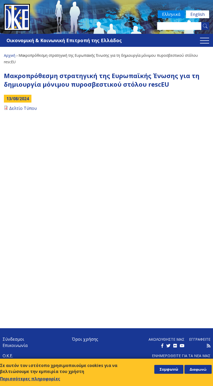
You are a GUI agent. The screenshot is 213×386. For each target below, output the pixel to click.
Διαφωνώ (198, 369)
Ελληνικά (171, 14)
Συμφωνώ (168, 369)
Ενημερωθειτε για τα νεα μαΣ (181, 355)
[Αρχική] (106, 17)
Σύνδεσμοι (13, 339)
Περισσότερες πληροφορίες (30, 379)
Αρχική (9, 55)
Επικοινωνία (15, 345)
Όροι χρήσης (85, 339)
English (197, 14)
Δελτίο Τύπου (23, 108)
